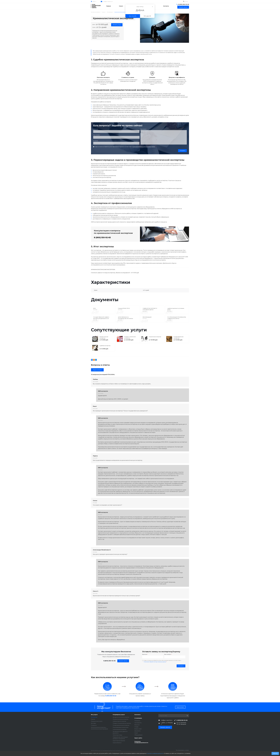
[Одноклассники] (94, 360)
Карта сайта (138, 738)
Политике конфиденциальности (155, 753)
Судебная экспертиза (104, 345)
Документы (137, 731)
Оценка (93, 719)
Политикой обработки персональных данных (143, 146)
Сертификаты (138, 722)
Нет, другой (147, 16)
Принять (275, 753)
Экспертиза (94, 717)
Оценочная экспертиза (119, 740)
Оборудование (138, 735)
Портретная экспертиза (155, 336)
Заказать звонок (123, 661)
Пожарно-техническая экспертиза (130, 337)
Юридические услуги (96, 721)
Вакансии (137, 724)
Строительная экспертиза (119, 729)
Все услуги (94, 714)
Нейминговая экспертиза (119, 721)
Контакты (137, 714)
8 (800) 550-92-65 (183, 4)
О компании (138, 718)
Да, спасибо (132, 16)
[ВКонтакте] (92, 360)
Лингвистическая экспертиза (103, 337)
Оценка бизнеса (117, 742)
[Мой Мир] (96, 360)
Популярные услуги (119, 714)
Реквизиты (137, 720)
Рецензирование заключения (120, 727)
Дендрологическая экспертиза (121, 717)
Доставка (93, 723)
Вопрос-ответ (138, 729)
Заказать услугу (117, 24)
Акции (136, 733)
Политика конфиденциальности (141, 742)
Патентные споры (117, 735)
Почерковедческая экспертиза (178, 337)
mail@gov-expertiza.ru (108, 1)
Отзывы (136, 726)
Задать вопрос (97, 369)
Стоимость (94, 725)
